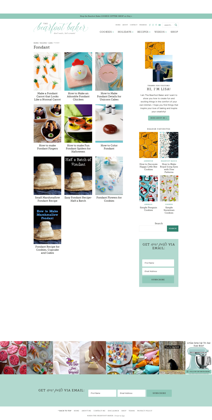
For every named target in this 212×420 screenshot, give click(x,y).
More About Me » (159, 118)
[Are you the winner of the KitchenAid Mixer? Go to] (199, 357)
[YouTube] (159, 25)
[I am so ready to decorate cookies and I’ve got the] (145, 357)
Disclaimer (113, 411)
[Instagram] (153, 25)
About (125, 25)
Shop (174, 32)
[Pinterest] (156, 25)
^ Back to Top (65, 411)
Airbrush (148, 161)
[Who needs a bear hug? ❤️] (172, 357)
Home (118, 25)
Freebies (143, 25)
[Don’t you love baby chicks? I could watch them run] (93, 357)
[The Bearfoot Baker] (61, 28)
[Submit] (176, 25)
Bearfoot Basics (169, 161)
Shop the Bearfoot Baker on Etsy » (106, 16)
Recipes (142, 32)
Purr (123, 416)
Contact (133, 25)
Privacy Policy (144, 411)
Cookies (106, 32)
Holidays (125, 32)
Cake (50, 43)
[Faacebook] (150, 25)
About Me (86, 411)
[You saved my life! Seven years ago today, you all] (13, 357)
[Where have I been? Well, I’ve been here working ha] (119, 357)
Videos (159, 32)
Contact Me (100, 411)
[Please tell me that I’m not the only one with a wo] (39, 357)
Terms (132, 411)
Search (159, 223)
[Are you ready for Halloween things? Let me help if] (66, 357)
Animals (148, 204)
